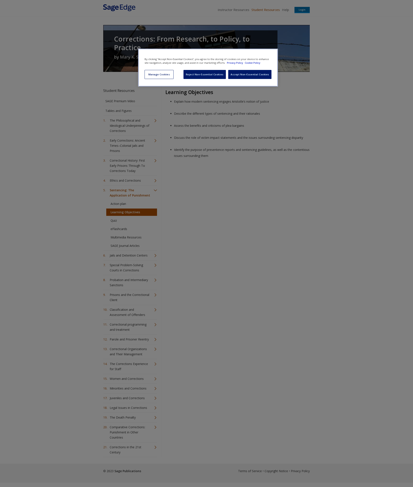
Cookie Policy (252, 62)
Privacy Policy (235, 62)
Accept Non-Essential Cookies (250, 74)
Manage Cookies (159, 74)
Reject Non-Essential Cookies (204, 74)
